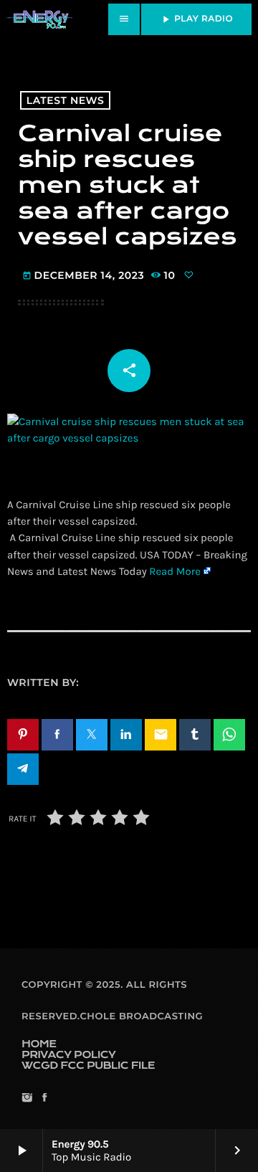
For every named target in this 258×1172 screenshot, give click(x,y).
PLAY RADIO (196, 19)
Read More (175, 571)
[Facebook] (44, 1098)
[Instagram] (27, 1098)
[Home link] (39, 19)
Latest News (66, 100)
